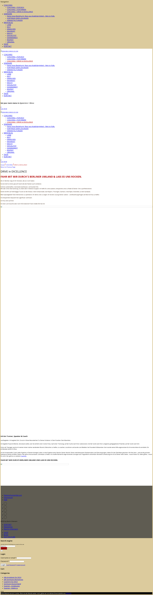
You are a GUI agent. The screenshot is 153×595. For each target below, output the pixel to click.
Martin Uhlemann (11, 529)
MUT (9, 27)
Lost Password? (11, 565)
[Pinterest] (5, 511)
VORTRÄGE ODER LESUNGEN (17, 18)
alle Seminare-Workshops (13, 579)
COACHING (8, 5)
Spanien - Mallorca (11, 588)
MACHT (10, 33)
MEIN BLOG (8, 22)
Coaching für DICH (11, 582)
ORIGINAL (10, 42)
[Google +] (5, 515)
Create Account (20, 565)
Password (5, 561)
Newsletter (8, 527)
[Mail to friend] (5, 518)
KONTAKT (8, 46)
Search (3, 548)
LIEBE (9, 25)
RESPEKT (10, 40)
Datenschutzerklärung (13, 495)
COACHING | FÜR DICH (15, 7)
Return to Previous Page (8, 167)
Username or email (8, 558)
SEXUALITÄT (11, 35)
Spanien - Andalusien (12, 586)
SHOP (6, 44)
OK (67, 593)
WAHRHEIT (11, 31)
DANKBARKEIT (12, 38)
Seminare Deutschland (12, 584)
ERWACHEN (11, 29)
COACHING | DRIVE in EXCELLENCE (20, 12)
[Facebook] (5, 508)
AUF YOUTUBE (9, 537)
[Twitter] (5, 504)
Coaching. (24, 456)
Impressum (8, 497)
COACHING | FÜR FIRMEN (16, 9)
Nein (69, 593)
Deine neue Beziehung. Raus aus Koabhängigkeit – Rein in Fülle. (31, 16)
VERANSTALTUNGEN (15, 20)
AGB (5, 500)
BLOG (6, 535)
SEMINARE (8, 14)
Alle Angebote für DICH (12, 577)
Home (2, 165)
